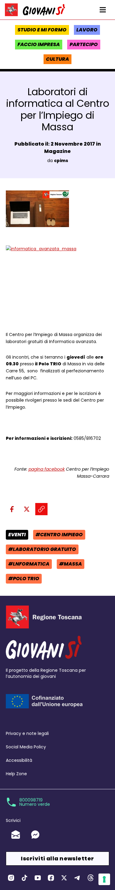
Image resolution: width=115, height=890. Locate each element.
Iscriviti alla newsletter (57, 858)
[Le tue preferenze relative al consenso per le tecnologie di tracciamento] (104, 879)
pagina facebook (47, 469)
